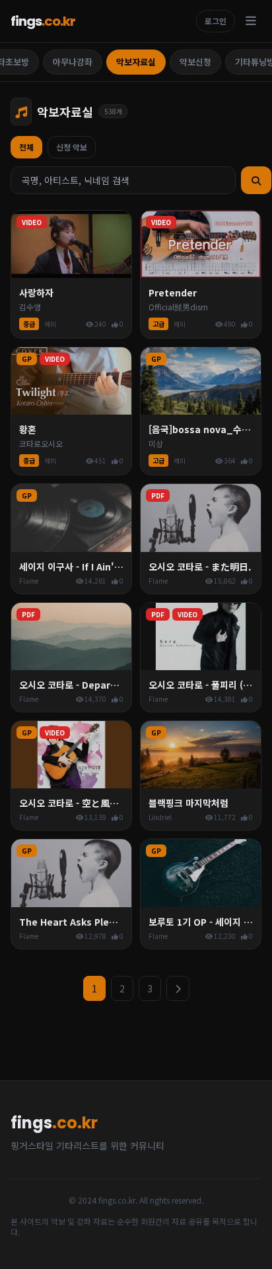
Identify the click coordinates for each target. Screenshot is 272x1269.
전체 (26, 147)
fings (43, 21)
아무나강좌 (72, 61)
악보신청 (195, 61)
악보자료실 (136, 61)
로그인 (215, 20)
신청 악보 (71, 147)
